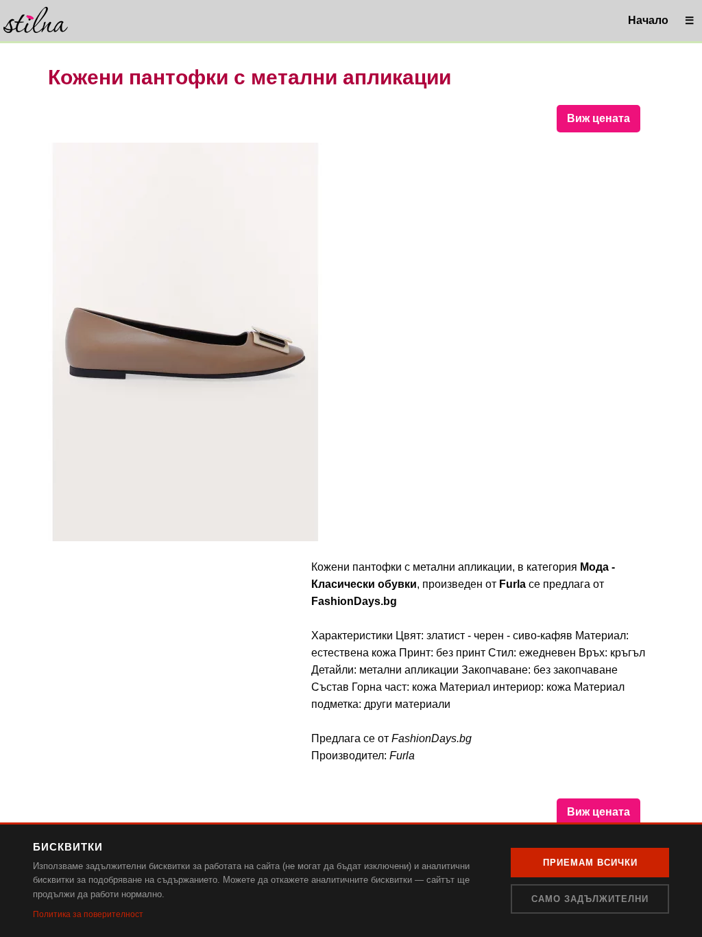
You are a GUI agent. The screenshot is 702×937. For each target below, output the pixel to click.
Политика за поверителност (88, 914)
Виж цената (598, 118)
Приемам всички (590, 862)
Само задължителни (590, 899)
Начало (648, 20)
